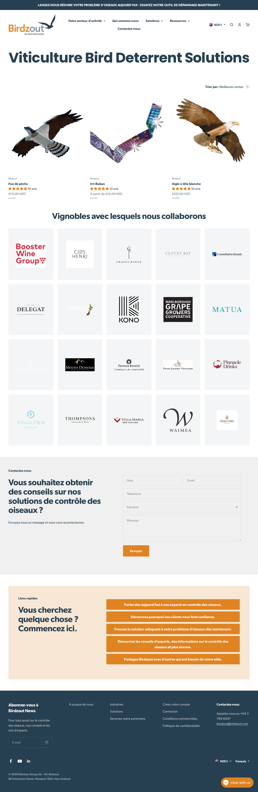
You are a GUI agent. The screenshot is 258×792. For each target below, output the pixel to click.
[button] (18, 188)
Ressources (178, 21)
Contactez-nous (129, 28)
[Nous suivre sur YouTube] (19, 761)
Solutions (152, 21)
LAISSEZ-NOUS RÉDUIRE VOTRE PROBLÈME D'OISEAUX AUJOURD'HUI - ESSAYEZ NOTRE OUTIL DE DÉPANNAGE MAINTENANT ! (129, 5)
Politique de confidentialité (181, 726)
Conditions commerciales (180, 718)
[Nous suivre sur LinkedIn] (28, 761)
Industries (116, 704)
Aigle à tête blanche (186, 184)
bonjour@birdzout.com (232, 723)
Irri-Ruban (97, 184)
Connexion (170, 711)
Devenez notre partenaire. (128, 718)
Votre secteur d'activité (85, 21)
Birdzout (12, 178)
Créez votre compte (176, 704)
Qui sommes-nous (125, 21)
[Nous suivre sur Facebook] (10, 761)
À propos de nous (81, 704)
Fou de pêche (18, 184)
